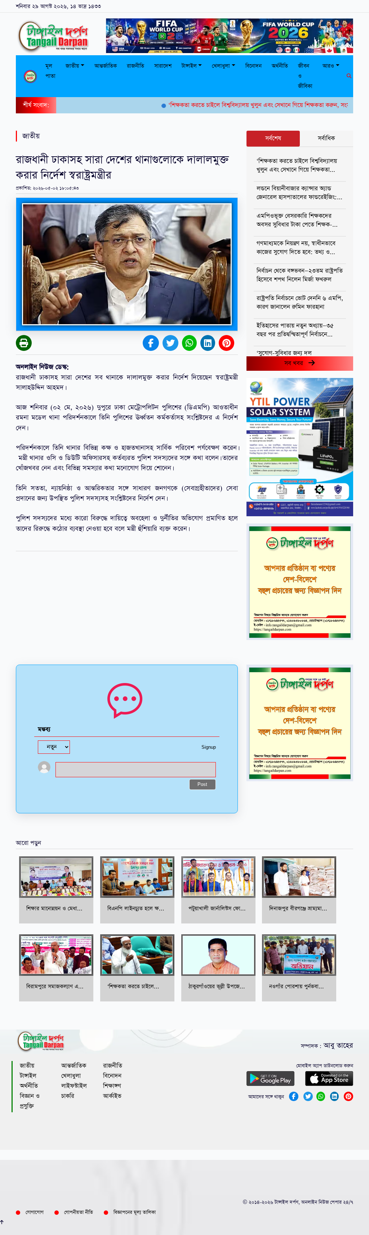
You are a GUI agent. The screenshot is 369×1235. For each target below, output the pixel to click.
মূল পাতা (50, 71)
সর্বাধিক (326, 138)
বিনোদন (253, 66)
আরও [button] (328, 66)
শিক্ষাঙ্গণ (112, 1086)
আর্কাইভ (112, 1096)
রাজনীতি (135, 66)
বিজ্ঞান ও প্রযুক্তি (30, 1101)
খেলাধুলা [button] (221, 66)
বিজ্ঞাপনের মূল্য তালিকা (135, 1212)
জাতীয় (27, 1066)
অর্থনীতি (280, 66)
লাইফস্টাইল (74, 1086)
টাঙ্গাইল (28, 1076)
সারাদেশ (163, 66)
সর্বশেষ (273, 138)
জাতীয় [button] (72, 66)
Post (202, 784)
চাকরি (67, 1096)
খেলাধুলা (71, 1076)
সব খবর (296, 363)
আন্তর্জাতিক (105, 66)
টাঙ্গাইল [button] (189, 66)
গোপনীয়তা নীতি (78, 1212)
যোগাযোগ (35, 1212)
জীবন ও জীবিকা (305, 76)
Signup (208, 747)
